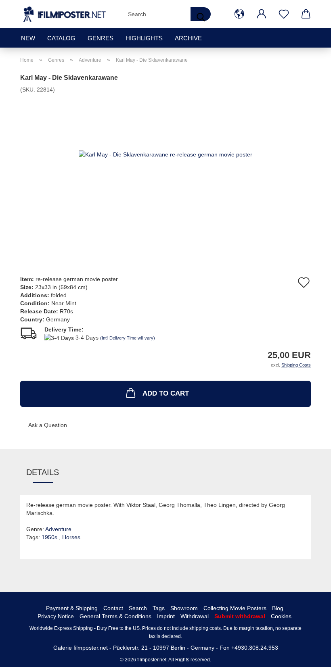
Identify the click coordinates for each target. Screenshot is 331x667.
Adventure (58, 529)
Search (138, 608)
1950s (50, 537)
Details (42, 472)
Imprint (166, 616)
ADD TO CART (165, 393)
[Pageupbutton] (309, 655)
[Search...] (201, 14)
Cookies (281, 616)
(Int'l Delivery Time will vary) (127, 338)
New (28, 38)
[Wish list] (283, 14)
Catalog (61, 38)
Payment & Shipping (72, 608)
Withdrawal (194, 616)
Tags (159, 608)
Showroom (184, 608)
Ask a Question (47, 425)
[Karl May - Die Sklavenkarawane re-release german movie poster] (165, 153)
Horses (71, 537)
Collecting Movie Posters (234, 608)
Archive (188, 38)
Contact (113, 608)
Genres (100, 38)
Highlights (144, 38)
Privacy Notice (56, 616)
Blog (277, 608)
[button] (239, 14)
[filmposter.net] (64, 14)
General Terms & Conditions (115, 616)
